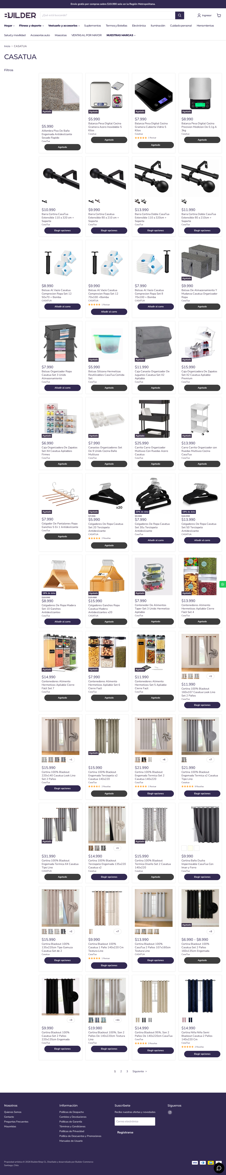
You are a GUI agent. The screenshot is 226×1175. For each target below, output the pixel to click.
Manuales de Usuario (71, 1141)
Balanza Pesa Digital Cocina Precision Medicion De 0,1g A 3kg (199, 127)
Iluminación (158, 25)
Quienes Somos (12, 1112)
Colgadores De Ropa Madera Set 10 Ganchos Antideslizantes (59, 608)
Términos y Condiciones (72, 1126)
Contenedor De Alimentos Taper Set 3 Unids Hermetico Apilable (152, 608)
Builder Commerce (84, 1161)
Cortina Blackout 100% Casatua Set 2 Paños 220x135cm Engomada (55, 1036)
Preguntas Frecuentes (16, 1121)
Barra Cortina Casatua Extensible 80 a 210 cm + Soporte (103, 217)
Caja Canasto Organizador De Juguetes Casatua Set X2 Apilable (152, 375)
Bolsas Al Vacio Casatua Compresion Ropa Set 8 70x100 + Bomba (149, 293)
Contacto (9, 1116)
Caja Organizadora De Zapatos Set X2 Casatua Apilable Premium (199, 375)
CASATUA (47, 300)
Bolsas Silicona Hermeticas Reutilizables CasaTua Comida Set (106, 375)
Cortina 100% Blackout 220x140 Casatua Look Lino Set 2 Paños (58, 775)
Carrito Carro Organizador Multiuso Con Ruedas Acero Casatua (151, 451)
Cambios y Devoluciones (72, 1116)
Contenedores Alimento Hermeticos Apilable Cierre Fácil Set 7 (58, 685)
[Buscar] (179, 15)
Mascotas (61, 35)
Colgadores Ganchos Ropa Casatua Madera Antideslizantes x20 (104, 608)
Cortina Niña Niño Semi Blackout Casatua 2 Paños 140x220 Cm (196, 1036)
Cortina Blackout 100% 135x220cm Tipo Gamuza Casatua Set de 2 (57, 947)
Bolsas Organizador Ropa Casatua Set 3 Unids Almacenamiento (57, 375)
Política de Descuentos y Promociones (80, 1136)
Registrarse (125, 1132)
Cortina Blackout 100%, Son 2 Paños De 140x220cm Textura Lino (106, 1036)
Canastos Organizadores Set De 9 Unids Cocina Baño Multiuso (105, 451)
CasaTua (46, 141)
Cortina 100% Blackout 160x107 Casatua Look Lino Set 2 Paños (198, 692)
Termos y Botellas (116, 25)
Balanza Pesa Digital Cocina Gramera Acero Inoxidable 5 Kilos (105, 127)
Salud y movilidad (14, 35)
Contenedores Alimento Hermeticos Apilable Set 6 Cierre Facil (104, 685)
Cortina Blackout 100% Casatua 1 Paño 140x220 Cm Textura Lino (106, 947)
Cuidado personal (181, 25)
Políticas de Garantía (70, 1121)
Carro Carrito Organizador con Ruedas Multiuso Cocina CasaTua (199, 451)
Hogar (8, 25)
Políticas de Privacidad (71, 1131)
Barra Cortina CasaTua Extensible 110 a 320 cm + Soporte (58, 217)
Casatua (92, 133)
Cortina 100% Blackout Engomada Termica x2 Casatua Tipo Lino (199, 775)
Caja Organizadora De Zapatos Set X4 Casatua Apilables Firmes (59, 451)
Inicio (7, 46)
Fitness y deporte (30, 25)
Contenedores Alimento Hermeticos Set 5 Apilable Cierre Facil (151, 685)
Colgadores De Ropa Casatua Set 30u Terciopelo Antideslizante (152, 527)
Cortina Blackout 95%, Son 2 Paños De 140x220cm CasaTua (153, 1034)
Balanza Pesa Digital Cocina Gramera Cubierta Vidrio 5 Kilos (151, 127)
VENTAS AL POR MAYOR (86, 35)
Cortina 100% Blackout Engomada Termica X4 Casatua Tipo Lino (60, 864)
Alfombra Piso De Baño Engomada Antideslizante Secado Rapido (57, 134)
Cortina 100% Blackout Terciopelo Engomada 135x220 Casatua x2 (107, 864)
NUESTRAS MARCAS (120, 35)
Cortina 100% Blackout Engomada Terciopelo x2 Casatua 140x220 (103, 775)
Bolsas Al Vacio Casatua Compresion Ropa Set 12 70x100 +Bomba (103, 293)
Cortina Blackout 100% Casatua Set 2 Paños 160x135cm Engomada (195, 947)
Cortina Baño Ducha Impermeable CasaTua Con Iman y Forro (197, 864)
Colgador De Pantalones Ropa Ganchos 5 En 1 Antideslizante (60, 525)
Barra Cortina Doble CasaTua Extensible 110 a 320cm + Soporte (152, 217)
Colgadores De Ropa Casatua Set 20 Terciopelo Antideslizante (105, 527)
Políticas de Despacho (71, 1112)
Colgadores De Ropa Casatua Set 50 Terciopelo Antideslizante (198, 527)
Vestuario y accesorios (63, 25)
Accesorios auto (40, 35)
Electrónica (139, 25)
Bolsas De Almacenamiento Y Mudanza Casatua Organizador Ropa (199, 293)
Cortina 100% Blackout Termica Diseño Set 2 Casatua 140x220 (153, 864)
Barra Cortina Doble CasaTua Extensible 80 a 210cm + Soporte (198, 217)
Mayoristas (10, 1126)
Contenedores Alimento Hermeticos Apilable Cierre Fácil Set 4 (197, 608)
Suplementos (92, 25)
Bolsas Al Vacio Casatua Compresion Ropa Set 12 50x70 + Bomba (57, 293)
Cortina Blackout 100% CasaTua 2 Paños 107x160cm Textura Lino (153, 947)
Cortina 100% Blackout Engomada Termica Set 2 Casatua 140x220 (149, 775)
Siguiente (139, 1071)
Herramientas (205, 25)
